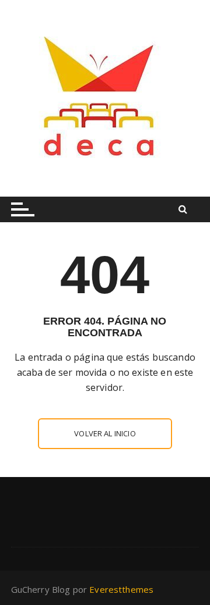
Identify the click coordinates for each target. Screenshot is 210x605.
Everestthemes (121, 589)
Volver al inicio (104, 433)
